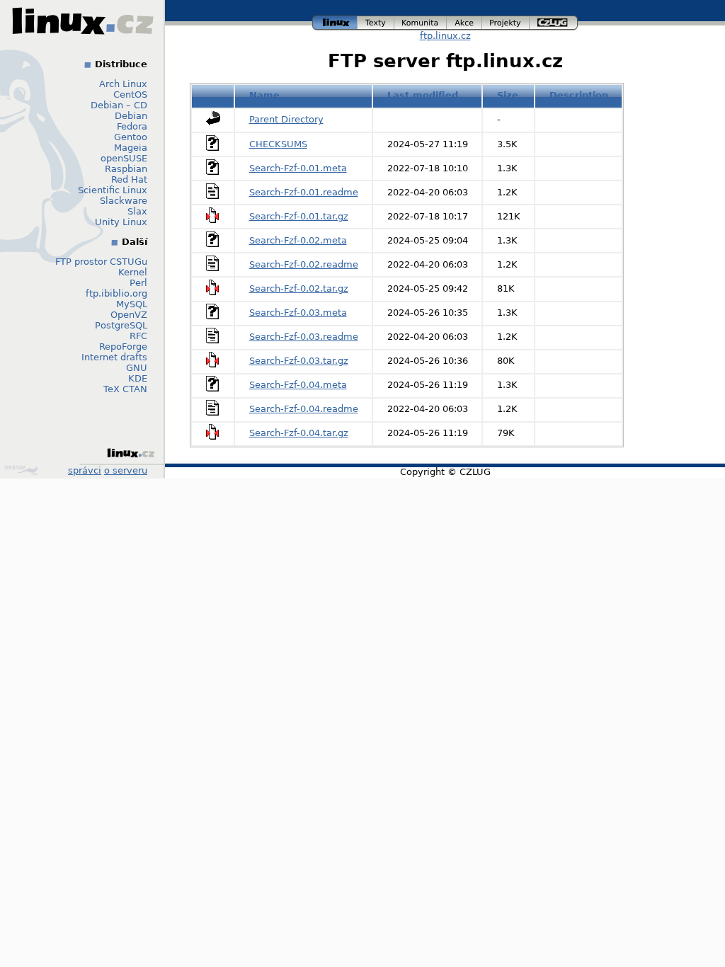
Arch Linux (123, 84)
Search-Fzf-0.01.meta (298, 168)
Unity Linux (121, 222)
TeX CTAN (125, 389)
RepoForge (123, 346)
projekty (506, 21)
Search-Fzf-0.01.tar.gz (298, 216)
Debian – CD (119, 105)
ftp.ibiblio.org (116, 293)
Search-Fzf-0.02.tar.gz (298, 288)
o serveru (125, 470)
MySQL (131, 304)
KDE (137, 378)
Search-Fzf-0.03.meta (298, 312)
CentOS (130, 94)
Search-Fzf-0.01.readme (303, 192)
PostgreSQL (121, 325)
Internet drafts (114, 357)
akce (465, 21)
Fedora (132, 126)
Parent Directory (286, 119)
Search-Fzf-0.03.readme (303, 336)
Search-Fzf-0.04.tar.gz (298, 433)
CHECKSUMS (278, 144)
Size (507, 95)
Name (264, 95)
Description (578, 95)
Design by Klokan (23, 470)
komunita (421, 21)
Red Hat (129, 179)
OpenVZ (128, 314)
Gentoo (130, 137)
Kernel (132, 272)
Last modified (422, 95)
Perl (138, 282)
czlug (554, 21)
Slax (137, 211)
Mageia (130, 147)
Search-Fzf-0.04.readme (303, 409)
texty (376, 21)
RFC (138, 336)
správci (84, 470)
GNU (136, 367)
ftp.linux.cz (445, 35)
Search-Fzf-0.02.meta (298, 240)
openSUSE (124, 158)
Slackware (123, 200)
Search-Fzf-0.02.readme (303, 264)
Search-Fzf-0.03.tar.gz (298, 360)
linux (335, 21)
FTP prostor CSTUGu (101, 261)
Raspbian (126, 169)
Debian (131, 115)
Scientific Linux (112, 190)
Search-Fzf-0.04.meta (298, 384)
